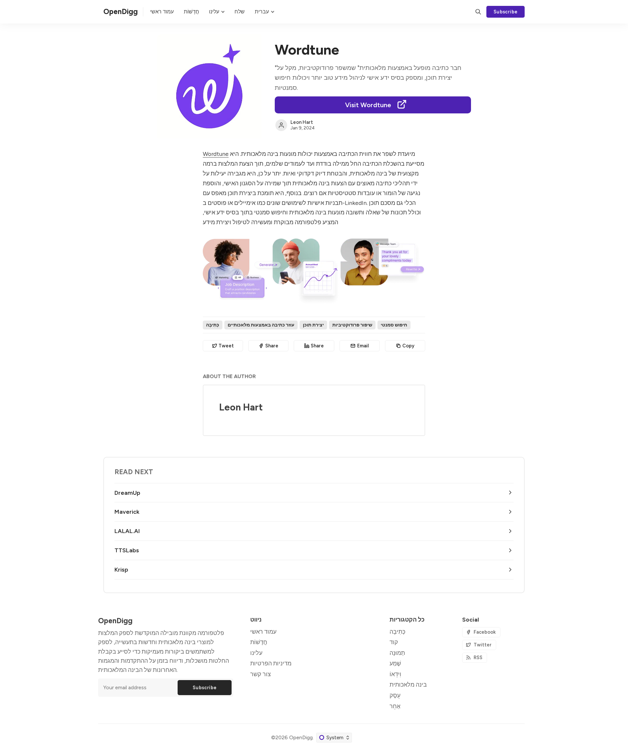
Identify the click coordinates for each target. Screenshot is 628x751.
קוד (394, 642)
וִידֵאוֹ (395, 674)
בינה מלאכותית (408, 684)
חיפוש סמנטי (394, 325)
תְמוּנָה (397, 652)
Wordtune (216, 153)
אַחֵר (395, 706)
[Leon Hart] (281, 125)
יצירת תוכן (313, 325)
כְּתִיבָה (212, 325)
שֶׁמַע (395, 663)
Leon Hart (301, 122)
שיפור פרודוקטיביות (352, 325)
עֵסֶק (395, 695)
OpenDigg (301, 737)
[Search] (478, 12)
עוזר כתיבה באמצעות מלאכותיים (261, 325)
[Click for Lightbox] (314, 272)
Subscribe (506, 12)
